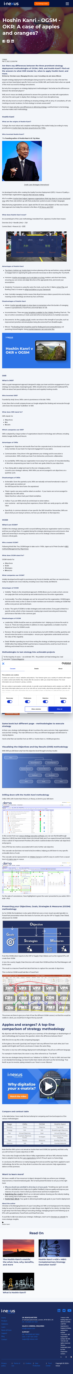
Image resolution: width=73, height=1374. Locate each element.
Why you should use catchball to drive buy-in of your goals (26, 1187)
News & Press (6, 1330)
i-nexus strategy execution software (31, 836)
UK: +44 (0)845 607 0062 (30, 1334)
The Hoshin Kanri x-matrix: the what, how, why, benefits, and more (18, 1262)
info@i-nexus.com (28, 1328)
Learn (3, 1327)
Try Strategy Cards (41, 4)
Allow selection (36, 709)
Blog (3, 1336)
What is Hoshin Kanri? (14, 1292)
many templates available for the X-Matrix (39, 312)
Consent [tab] (12, 668)
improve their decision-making (33, 195)
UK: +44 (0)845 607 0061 (30, 1322)
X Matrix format (35, 857)
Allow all (59, 709)
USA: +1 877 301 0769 (29, 1337)
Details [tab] (36, 668)
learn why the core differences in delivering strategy (28, 107)
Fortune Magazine (17, 659)
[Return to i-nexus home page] (11, 3)
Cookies (28, 1363)
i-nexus (4, 59)
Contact (4, 1339)
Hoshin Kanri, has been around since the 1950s (28, 128)
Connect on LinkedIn (58, 1310)
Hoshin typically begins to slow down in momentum (28, 305)
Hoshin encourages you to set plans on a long (28, 277)
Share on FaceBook (4, 43)
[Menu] (67, 3)
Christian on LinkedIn (58, 1217)
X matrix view (12, 859)
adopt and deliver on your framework (37, 289)
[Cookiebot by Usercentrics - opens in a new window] (63, 663)
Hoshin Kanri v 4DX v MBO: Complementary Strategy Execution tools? (53, 1262)
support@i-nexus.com (30, 1339)
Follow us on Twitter (64, 1310)
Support (4, 1333)
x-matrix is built (25, 320)
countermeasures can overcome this (41, 329)
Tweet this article (9, 43)
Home (3, 1318)
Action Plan (60, 287)
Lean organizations (29, 1158)
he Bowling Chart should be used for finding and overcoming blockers (36, 327)
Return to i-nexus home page (8, 1311)
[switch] (27, 701)
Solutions (4, 1324)
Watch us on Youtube (69, 1310)
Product (4, 1321)
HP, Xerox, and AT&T (46, 207)
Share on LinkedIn (13, 43)
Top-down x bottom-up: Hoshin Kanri (18, 270)
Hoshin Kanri (6, 1224)
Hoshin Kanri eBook (12, 1199)
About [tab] (60, 668)
